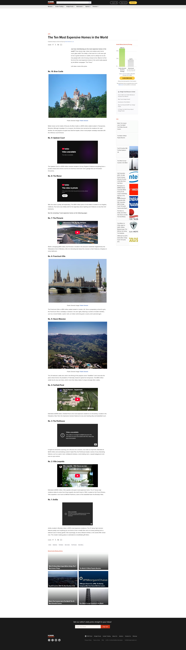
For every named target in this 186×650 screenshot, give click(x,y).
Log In (113, 2)
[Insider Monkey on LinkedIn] (60, 640)
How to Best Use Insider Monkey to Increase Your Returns (126, 95)
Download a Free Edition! (124, 102)
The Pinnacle (74, 544)
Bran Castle (67, 544)
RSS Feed (89, 636)
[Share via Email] (61, 44)
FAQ (103, 640)
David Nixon (68, 41)
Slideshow (55, 544)
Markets (50, 6)
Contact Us (128, 636)
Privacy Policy (88, 640)
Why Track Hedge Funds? (124, 99)
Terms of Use (96, 640)
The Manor (61, 544)
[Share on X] (55, 44)
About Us (114, 636)
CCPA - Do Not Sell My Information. (114, 640)
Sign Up (123, 2)
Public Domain (84, 120)
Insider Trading (59, 6)
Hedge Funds (70, 6)
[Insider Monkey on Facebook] (49, 640)
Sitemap (135, 636)
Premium (133, 2)
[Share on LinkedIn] (58, 44)
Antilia (49, 544)
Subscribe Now (127, 78)
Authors (121, 636)
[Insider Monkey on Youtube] (56, 640)
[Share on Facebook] (53, 44)
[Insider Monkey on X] (53, 640)
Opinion (87, 6)
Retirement (80, 6)
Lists (49, 34)
